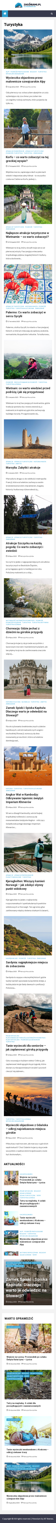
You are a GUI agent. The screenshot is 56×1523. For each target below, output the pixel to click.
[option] (28, 1179)
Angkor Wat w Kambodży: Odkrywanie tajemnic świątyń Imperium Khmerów (24, 798)
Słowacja (25, 702)
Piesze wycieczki (12, 1036)
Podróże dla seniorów (30, 1040)
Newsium (36, 1518)
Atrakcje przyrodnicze (23, 875)
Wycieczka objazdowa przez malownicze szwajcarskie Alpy (34, 1242)
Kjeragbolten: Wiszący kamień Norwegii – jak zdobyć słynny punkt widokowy (25, 885)
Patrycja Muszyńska (29, 87)
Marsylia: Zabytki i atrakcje (23, 467)
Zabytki (18, 464)
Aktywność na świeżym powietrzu (20, 620)
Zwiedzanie (38, 153)
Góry (9, 1263)
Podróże (28, 227)
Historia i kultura (13, 702)
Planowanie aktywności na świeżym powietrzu (26, 1038)
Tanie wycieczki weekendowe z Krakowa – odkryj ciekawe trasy (32, 1220)
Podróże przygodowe (20, 72)
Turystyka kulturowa (24, 308)
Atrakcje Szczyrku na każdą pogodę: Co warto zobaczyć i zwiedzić (24, 547)
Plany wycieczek (13, 1040)
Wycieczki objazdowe (15, 74)
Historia (9, 789)
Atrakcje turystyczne (34, 151)
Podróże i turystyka (14, 153)
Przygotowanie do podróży (25, 382)
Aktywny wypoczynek (29, 1253)
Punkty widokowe (13, 877)
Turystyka (42, 72)
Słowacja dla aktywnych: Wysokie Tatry (25, 1290)
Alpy (8, 72)
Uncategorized (26, 1174)
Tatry (38, 1195)
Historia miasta (31, 306)
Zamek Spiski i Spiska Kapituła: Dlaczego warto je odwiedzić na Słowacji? (26, 711)
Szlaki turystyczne (27, 1195)
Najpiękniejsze (12, 958)
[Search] (51, 13)
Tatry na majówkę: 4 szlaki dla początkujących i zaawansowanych (32, 1204)
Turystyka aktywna (40, 622)
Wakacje (25, 1263)
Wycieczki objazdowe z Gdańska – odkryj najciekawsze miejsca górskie (27, 1128)
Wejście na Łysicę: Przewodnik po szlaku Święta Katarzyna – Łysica (32, 1180)
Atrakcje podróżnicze (15, 151)
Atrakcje (9, 462)
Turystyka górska (13, 384)
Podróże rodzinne (13, 622)
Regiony (33, 72)
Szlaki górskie (25, 1193)
